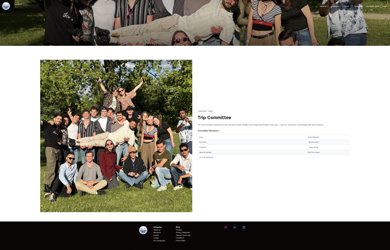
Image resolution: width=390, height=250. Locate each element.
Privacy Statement (183, 232)
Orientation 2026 (372, 6)
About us (323, 6)
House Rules (180, 241)
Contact (179, 230)
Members (335, 6)
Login (384, 6)
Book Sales (358, 6)
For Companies (159, 241)
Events (156, 235)
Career (346, 6)
